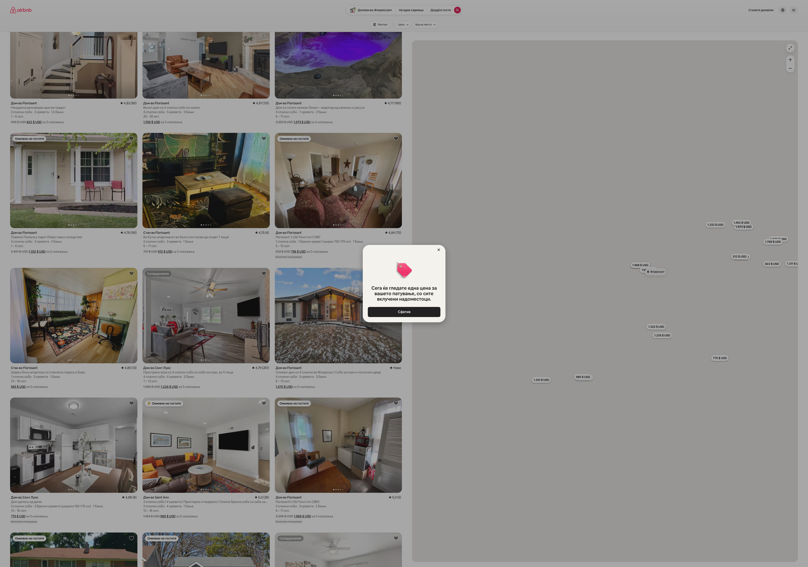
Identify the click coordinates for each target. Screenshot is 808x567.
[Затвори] (438, 249)
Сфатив (404, 312)
